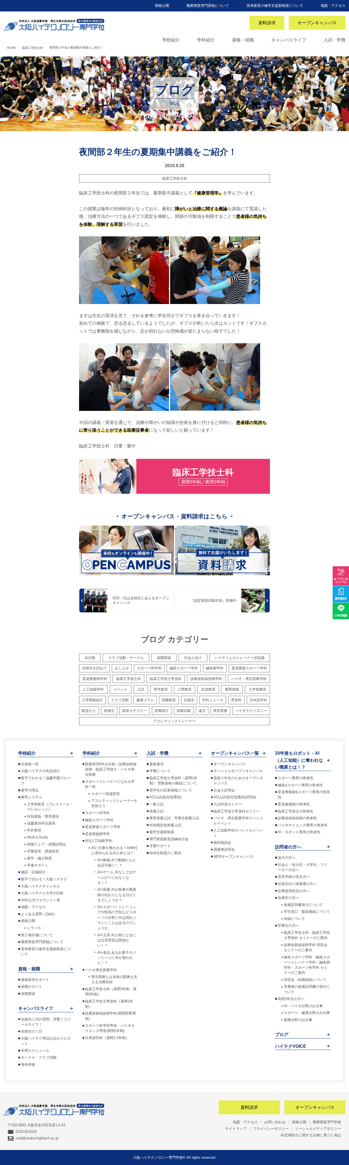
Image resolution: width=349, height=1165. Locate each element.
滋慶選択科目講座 (41, 823)
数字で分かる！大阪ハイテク (44, 879)
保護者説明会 (224, 849)
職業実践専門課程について (207, 6)
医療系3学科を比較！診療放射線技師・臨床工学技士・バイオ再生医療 (111, 769)
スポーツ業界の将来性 (295, 778)
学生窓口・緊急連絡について (307, 912)
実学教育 (161, 689)
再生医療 (220, 711)
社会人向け (193, 658)
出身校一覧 (30, 764)
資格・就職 (243, 40)
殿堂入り (89, 711)
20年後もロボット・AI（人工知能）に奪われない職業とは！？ (299, 760)
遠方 (202, 711)
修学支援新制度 (161, 832)
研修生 (109, 711)
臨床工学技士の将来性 (295, 811)
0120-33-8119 (26, 1132)
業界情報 (232, 689)
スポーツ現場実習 (105, 794)
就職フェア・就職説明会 (46, 844)
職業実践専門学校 (327, 1122)
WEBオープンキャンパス (233, 856)
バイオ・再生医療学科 (249, 679)
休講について (294, 919)
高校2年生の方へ (291, 999)
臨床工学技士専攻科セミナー (236, 811)
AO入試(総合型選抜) (165, 797)
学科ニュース (212, 700)
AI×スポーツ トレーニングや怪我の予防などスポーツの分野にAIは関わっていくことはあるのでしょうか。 (116, 917)
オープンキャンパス (317, 22)
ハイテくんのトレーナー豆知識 (239, 658)
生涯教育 (208, 689)
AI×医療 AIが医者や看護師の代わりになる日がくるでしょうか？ (116, 894)
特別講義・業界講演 (43, 816)
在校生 (189, 700)
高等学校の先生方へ (294, 877)
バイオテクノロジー (251, 711)
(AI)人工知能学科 (98, 841)
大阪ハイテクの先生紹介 (40, 771)
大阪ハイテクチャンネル (40, 886)
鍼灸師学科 (215, 668)
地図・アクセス (333, 6)
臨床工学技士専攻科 (166, 679)
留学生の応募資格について (170, 790)
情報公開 (162, 6)
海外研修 (28, 1064)
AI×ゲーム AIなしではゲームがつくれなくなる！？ (116, 877)
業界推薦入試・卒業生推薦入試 (174, 818)
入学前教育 (257, 689)
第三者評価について (37, 935)
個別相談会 (222, 843)
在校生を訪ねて (94, 668)
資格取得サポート (35, 980)
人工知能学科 (93, 689)
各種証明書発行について (303, 905)
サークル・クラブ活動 (38, 1057)
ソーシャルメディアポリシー (318, 1129)
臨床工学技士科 (174, 178)
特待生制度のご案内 (165, 853)
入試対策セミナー (227, 804)
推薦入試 (156, 811)
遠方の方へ (287, 858)
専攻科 (236, 700)
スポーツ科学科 (149, 668)
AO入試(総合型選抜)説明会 (234, 797)
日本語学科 (258, 700)
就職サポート (31, 987)
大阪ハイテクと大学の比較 (42, 893)
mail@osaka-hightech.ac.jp (37, 1138)
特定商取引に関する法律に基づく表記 (311, 1135)
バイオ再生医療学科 (101, 970)
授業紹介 (162, 711)
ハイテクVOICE (290, 1046)
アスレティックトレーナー (174, 721)
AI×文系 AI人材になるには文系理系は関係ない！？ (116, 940)
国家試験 (184, 711)
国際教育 (169, 700)
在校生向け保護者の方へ (297, 884)
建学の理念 (30, 790)
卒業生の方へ (288, 925)
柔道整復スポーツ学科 (249, 668)
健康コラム (145, 700)
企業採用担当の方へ (294, 891)
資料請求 (267, 22)
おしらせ (122, 668)
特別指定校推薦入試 (165, 825)
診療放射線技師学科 (206, 679)
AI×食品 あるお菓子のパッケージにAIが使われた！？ (116, 957)
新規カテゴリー (134, 711)
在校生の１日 (31, 1031)
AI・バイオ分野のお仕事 (303, 1006)
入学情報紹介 (92, 700)
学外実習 (34, 830)
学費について (160, 771)
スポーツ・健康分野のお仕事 (307, 1013)
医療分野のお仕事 (298, 1020)
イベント (120, 689)
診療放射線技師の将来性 (297, 818)
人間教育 (184, 689)
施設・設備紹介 (33, 872)
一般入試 (156, 804)
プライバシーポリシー (270, 1129)
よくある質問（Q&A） (39, 914)
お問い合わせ (274, 1122)
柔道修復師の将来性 (294, 804)
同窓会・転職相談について (305, 980)
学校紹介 (171, 40)
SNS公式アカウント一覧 (40, 900)
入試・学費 (334, 40)
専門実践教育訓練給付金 (168, 839)
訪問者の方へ (288, 847)
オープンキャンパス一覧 (235, 753)
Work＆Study (37, 837)
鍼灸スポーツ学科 (184, 668)
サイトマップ (235, 1129)
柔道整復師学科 (94, 679)
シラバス (34, 928)
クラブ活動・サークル (126, 658)
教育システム (31, 797)
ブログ (281, 1034)
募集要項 (156, 764)
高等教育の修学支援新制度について (274, 6)
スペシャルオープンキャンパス (238, 771)
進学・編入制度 (39, 858)
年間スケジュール (35, 1051)
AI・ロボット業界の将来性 (299, 832)
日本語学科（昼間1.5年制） (107, 1038)
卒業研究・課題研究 (43, 851)
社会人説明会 (224, 790)
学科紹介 (206, 40)
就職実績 (164, 658)
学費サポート (160, 846)
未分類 (90, 658)
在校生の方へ (288, 898)
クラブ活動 (120, 700)
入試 (140, 689)
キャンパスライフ (288, 40)
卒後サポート (37, 865)
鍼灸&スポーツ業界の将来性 (300, 785)
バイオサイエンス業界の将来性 (302, 825)
